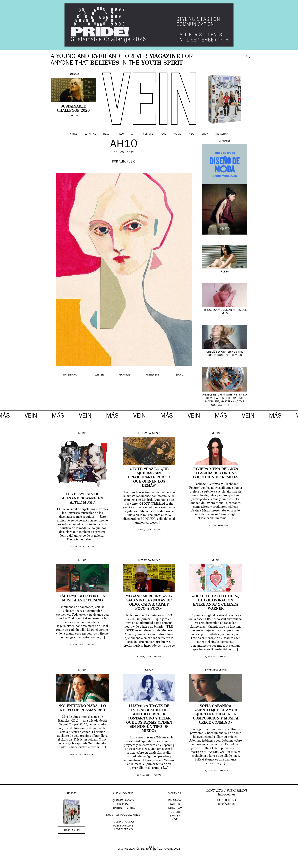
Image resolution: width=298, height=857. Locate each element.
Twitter (175, 804)
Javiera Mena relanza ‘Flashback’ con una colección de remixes (215, 473)
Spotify (175, 816)
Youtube (175, 812)
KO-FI (175, 819)
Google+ (6, 854)
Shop (205, 134)
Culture (148, 134)
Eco (121, 134)
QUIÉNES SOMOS (123, 800)
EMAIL (179, 375)
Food (163, 134)
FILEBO (224, 272)
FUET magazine (123, 826)
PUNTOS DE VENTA (123, 808)
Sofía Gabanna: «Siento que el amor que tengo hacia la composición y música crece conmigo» (215, 714)
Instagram (221, 134)
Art (133, 134)
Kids (191, 134)
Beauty (107, 134)
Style (73, 134)
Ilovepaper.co (123, 829)
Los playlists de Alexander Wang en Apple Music (82, 498)
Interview (144, 433)
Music (177, 134)
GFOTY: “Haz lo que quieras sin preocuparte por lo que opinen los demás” (149, 478)
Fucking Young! (123, 822)
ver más (91, 547)
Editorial (90, 134)
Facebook (175, 800)
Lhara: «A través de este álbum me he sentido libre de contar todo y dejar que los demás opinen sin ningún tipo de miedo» (149, 718)
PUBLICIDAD (123, 804)
